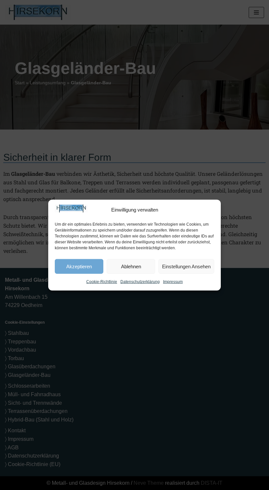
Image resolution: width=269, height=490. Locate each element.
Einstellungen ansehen (186, 266)
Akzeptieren (79, 266)
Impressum (173, 281)
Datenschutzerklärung (140, 281)
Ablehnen (131, 266)
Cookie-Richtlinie (101, 281)
